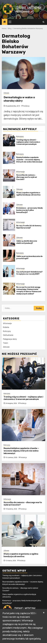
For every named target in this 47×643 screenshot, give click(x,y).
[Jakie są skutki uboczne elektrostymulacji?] (9, 240)
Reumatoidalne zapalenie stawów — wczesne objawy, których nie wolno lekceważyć (29, 159)
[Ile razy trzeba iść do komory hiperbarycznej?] (9, 225)
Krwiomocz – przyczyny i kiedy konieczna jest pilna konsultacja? (29, 210)
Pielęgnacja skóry (10, 339)
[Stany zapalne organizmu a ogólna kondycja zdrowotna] (9, 192)
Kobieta (6, 327)
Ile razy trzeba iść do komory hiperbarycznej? (28, 227)
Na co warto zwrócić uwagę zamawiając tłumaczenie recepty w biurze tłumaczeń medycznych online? (28, 290)
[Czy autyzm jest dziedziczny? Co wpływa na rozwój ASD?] (9, 271)
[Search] (43, 22)
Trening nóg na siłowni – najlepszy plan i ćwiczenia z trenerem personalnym (28, 142)
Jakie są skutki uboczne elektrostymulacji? (26, 242)
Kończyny (20, 137)
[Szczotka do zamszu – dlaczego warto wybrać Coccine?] (9, 175)
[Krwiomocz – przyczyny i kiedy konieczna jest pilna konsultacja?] (9, 208)
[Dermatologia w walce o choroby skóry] (23, 73)
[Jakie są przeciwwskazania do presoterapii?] (9, 256)
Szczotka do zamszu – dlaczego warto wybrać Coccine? (26, 177)
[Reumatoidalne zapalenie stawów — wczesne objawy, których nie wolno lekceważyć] (9, 158)
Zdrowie (6, 93)
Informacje (20, 172)
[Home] (4, 22)
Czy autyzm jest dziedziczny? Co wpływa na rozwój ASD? (29, 273)
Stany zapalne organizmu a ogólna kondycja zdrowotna (28, 194)
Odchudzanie (8, 335)
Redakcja (26, 106)
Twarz (5, 343)
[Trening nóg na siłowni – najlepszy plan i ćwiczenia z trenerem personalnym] (9, 140)
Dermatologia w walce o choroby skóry (19, 99)
